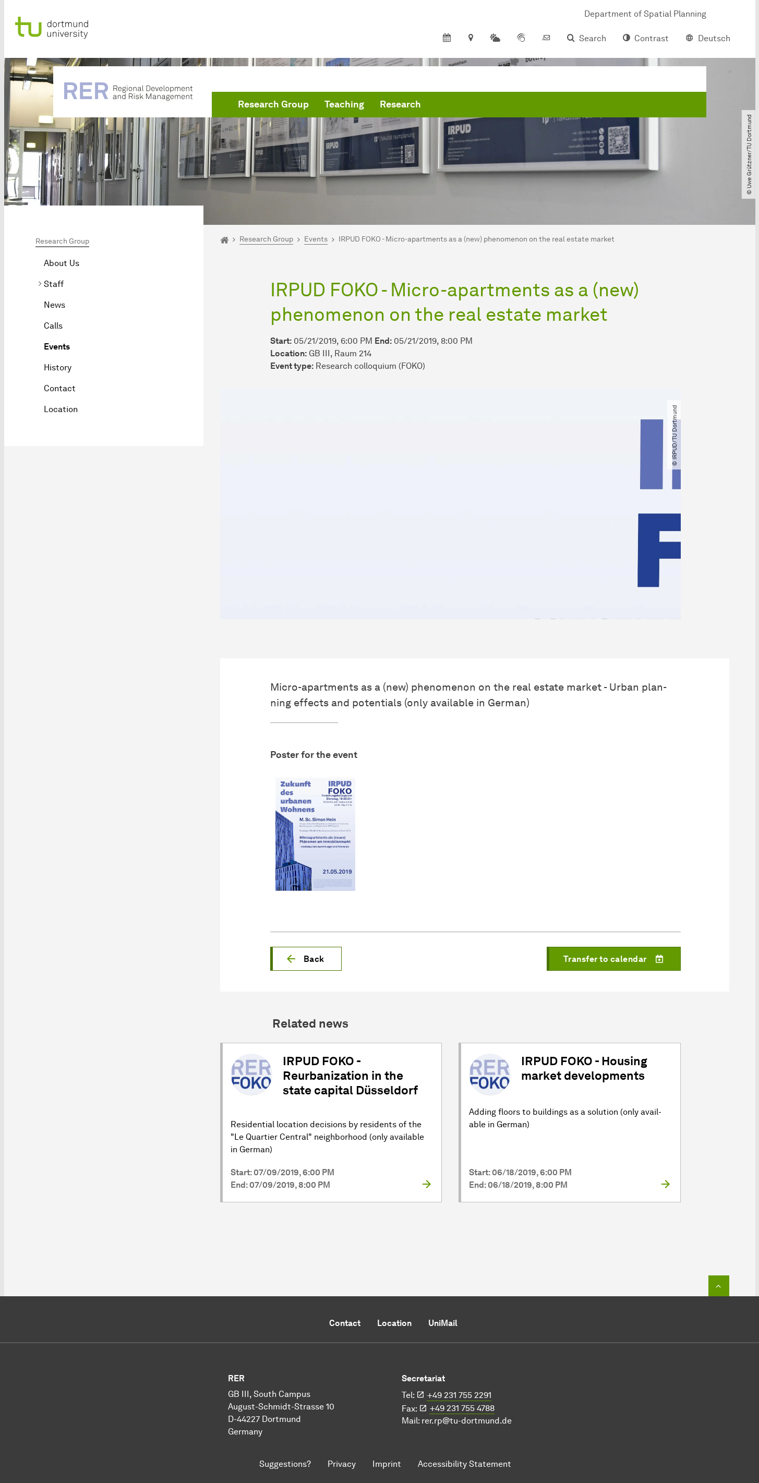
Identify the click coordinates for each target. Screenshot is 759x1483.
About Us (61, 263)
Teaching (344, 104)
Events (57, 347)
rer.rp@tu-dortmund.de (466, 1421)
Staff (54, 284)
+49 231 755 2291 (459, 1395)
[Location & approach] (470, 38)
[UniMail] (546, 38)
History (57, 367)
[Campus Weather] (495, 38)
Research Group (273, 104)
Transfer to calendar (605, 959)
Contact (60, 388)
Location (61, 409)
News (54, 305)
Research (400, 104)
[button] (306, 959)
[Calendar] (447, 38)
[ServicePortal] (521, 38)
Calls (53, 326)
